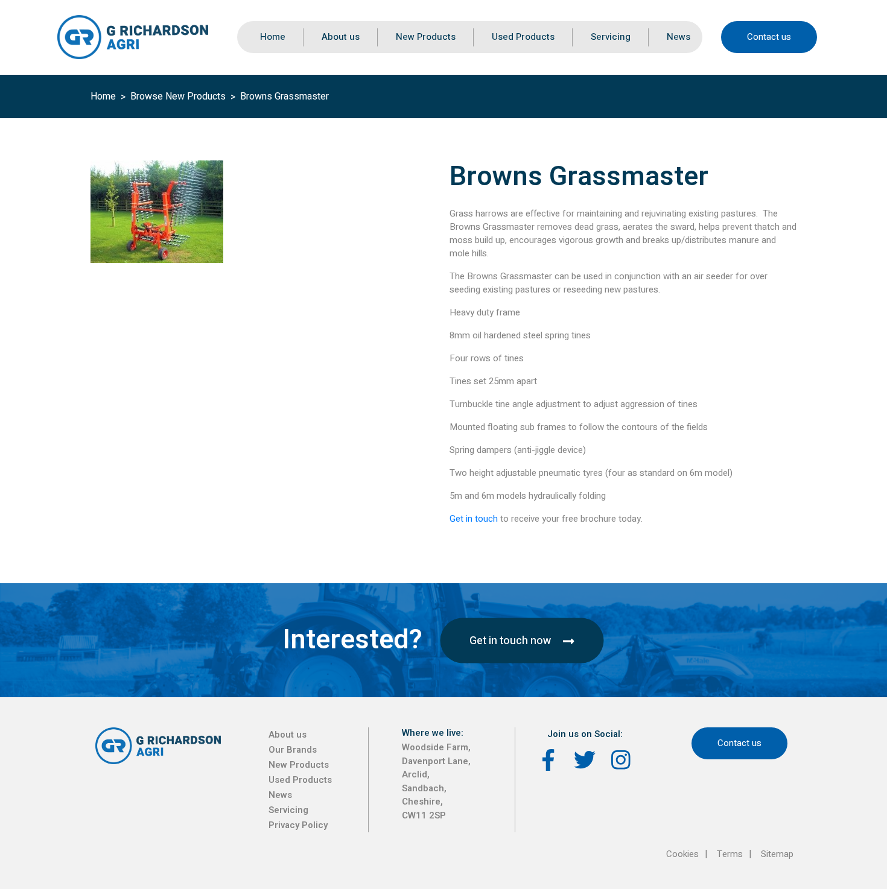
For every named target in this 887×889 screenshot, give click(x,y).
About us (341, 36)
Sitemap (777, 854)
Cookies (682, 854)
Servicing (611, 36)
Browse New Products (178, 96)
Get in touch (474, 518)
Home (272, 36)
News (678, 36)
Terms (730, 854)
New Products (426, 36)
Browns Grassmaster (284, 96)
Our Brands (293, 749)
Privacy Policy (298, 825)
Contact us (769, 36)
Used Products (523, 36)
